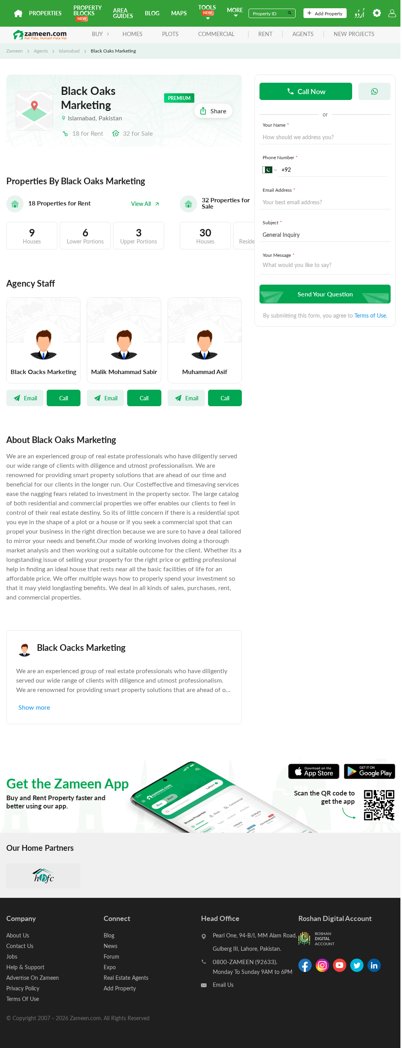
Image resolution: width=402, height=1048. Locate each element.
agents (303, 34)
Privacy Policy (22, 988)
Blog (152, 13)
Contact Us (19, 946)
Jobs (11, 956)
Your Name (276, 124)
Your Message (278, 254)
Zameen (14, 50)
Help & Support (25, 967)
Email (30, 398)
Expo (110, 967)
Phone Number (280, 157)
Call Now (311, 91)
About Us (17, 935)
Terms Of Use (22, 999)
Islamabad (69, 50)
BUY (97, 34)
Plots (170, 34)
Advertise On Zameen (32, 977)
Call (63, 398)
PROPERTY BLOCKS (87, 10)
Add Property (328, 13)
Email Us (223, 984)
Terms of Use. (370, 315)
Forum (111, 956)
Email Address (279, 189)
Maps (179, 13)
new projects (354, 34)
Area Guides (123, 13)
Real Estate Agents (126, 977)
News (110, 946)
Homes (132, 34)
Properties (45, 13)
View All (141, 203)
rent (265, 34)
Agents (41, 50)
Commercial (216, 34)
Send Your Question (325, 294)
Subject (272, 222)
